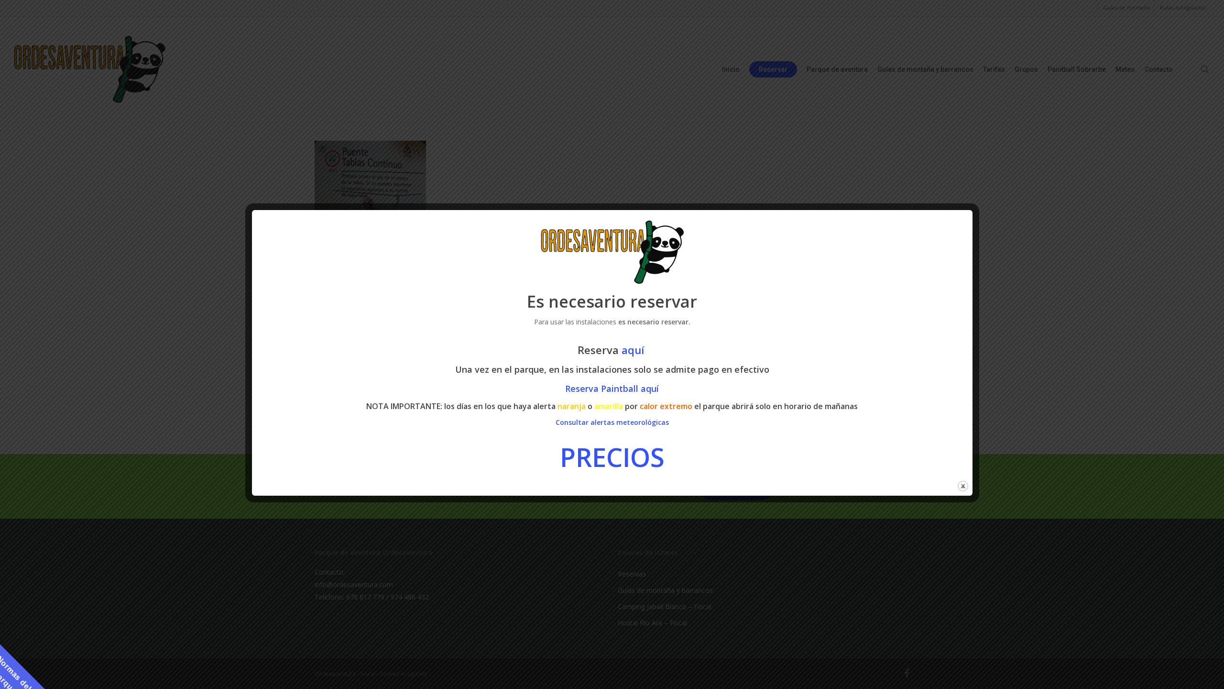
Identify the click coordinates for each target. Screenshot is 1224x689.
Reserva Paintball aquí (612, 388)
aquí (634, 350)
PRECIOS (612, 457)
